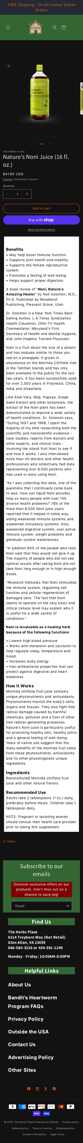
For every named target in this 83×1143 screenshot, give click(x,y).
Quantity (8, 185)
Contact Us (22, 1044)
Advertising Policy (31, 1057)
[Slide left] (32, 143)
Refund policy (20, 1128)
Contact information (34, 1134)
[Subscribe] (67, 906)
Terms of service (42, 1128)
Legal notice (57, 1134)
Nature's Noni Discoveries (41, 241)
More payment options (41, 229)
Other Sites (22, 1070)
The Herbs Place (24, 1122)
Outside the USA (28, 1032)
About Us (19, 985)
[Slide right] (50, 143)
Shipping (7, 179)
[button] (8, 27)
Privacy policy (70, 1122)
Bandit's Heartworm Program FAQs (32, 1002)
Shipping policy (65, 1128)
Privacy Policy (26, 1019)
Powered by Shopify (46, 1122)
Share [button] (11, 841)
